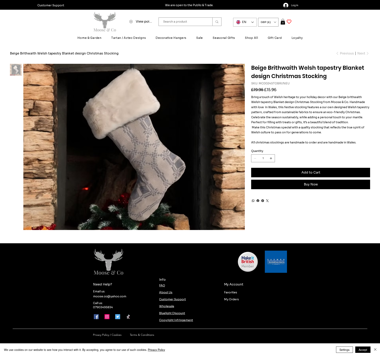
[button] (268, 22)
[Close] (375, 349)
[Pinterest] (263, 201)
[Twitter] (267, 201)
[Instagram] (106, 316)
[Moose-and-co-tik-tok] (128, 316)
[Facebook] (258, 201)
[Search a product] (216, 22)
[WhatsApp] (253, 201)
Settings (344, 350)
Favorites (230, 292)
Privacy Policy (156, 350)
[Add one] (271, 158)
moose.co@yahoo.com (109, 296)
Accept (363, 350)
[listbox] (268, 22)
